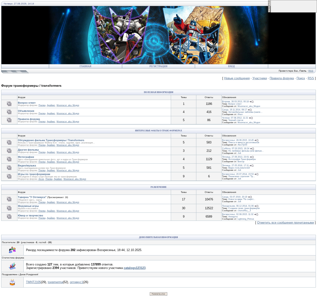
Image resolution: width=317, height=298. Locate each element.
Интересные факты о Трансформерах (158, 130)
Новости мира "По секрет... (241, 199)
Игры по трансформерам (34, 174)
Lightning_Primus (246, 219)
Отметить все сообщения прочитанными (285, 222)
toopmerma (55, 282)
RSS (310, 71)
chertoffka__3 (244, 210)
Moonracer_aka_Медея (68, 105)
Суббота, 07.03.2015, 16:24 (235, 148)
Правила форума (282, 78)
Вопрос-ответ (27, 102)
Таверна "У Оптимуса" (32, 197)
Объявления (26, 110)
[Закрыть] (269, 11)
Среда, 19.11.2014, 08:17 (234, 110)
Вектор (241, 161)
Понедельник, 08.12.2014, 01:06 (238, 206)
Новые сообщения (237, 78)
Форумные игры (28, 206)
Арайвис (51, 105)
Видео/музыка (27, 165)
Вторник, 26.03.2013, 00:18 (235, 101)
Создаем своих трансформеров (244, 208)
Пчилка (42, 105)
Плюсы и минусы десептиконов (243, 142)
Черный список (235, 120)
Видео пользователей (239, 168)
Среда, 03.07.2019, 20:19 (234, 197)
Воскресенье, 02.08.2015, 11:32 (237, 214)
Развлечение (159, 187)
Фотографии (26, 157)
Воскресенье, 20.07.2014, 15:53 (238, 174)
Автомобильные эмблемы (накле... (245, 112)
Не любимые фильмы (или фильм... (246, 151)
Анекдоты (233, 216)
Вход (231, 66)
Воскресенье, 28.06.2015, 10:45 (238, 140)
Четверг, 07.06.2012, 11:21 (235, 118)
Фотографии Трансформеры (242, 159)
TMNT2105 (33, 282)
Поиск (301, 78)
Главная (85, 66)
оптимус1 (76, 282)
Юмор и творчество (30, 215)
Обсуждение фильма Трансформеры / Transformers (51, 140)
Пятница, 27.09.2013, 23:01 (235, 157)
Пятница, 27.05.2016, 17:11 (235, 165)
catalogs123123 (135, 268)
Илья (240, 114)
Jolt (239, 153)
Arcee (41, 179)
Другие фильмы (28, 149)
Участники (259, 78)
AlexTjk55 (242, 145)
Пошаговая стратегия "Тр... (241, 176)
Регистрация (158, 66)
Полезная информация (158, 92)
